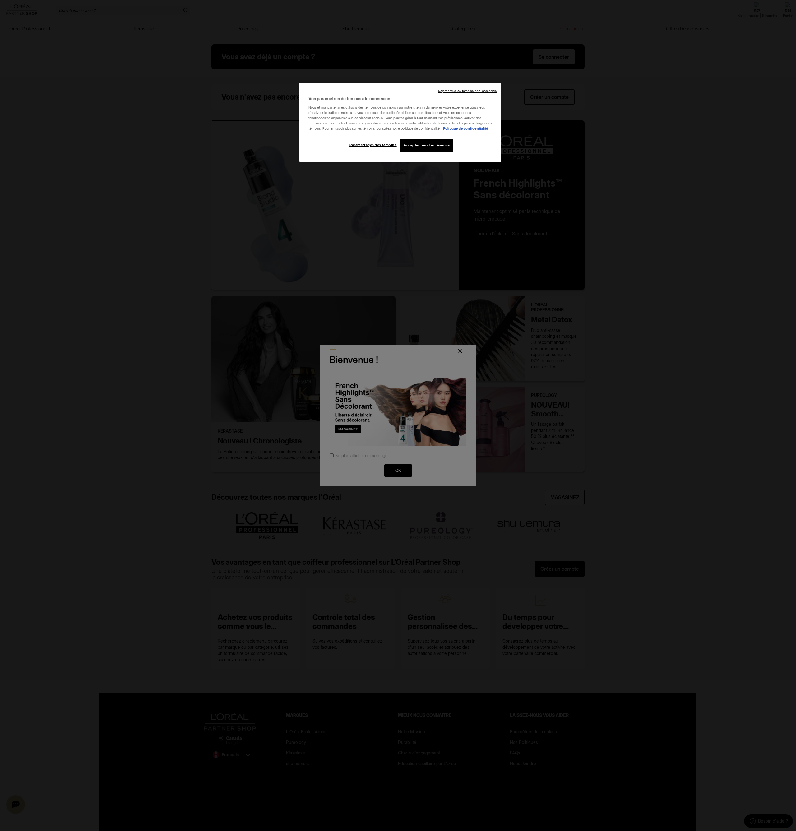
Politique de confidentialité (465, 128)
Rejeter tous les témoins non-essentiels (467, 91)
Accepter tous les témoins (427, 145)
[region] (400, 122)
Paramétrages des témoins (373, 145)
